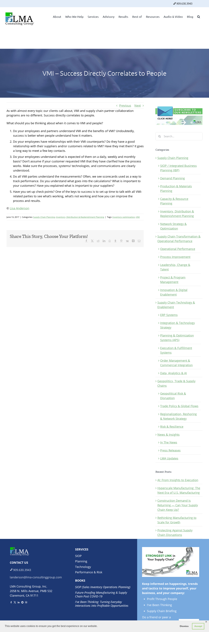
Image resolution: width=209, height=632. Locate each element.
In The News (168, 442)
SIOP (78, 556)
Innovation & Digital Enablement (173, 292)
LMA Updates (169, 458)
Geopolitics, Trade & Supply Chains (176, 383)
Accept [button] (198, 626)
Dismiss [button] (184, 626)
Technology (83, 567)
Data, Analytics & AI (173, 373)
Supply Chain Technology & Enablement (176, 305)
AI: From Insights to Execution (177, 480)
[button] (198, 16)
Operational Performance (177, 249)
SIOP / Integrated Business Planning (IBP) (178, 168)
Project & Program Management (172, 279)
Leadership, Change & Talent (175, 267)
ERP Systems (169, 315)
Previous (125, 105)
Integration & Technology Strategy (177, 325)
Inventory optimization (123, 217)
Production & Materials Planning (176, 188)
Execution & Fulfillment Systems (176, 350)
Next (137, 105)
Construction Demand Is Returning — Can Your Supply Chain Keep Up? (177, 505)
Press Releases (170, 450)
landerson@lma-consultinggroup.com (36, 577)
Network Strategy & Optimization (173, 226)
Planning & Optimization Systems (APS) (177, 337)
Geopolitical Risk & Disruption (173, 395)
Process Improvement (175, 257)
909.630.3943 (184, 3)
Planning (81, 561)
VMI (138, 217)
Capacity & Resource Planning (174, 201)
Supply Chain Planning (44, 217)
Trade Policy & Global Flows (179, 406)
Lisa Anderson (19, 208)
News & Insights (168, 434)
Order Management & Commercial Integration (176, 363)
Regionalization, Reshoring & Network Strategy (178, 416)
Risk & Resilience (171, 427)
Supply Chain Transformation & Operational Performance (179, 238)
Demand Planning (172, 178)
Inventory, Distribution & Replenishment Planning (80, 217)
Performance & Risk (88, 572)
